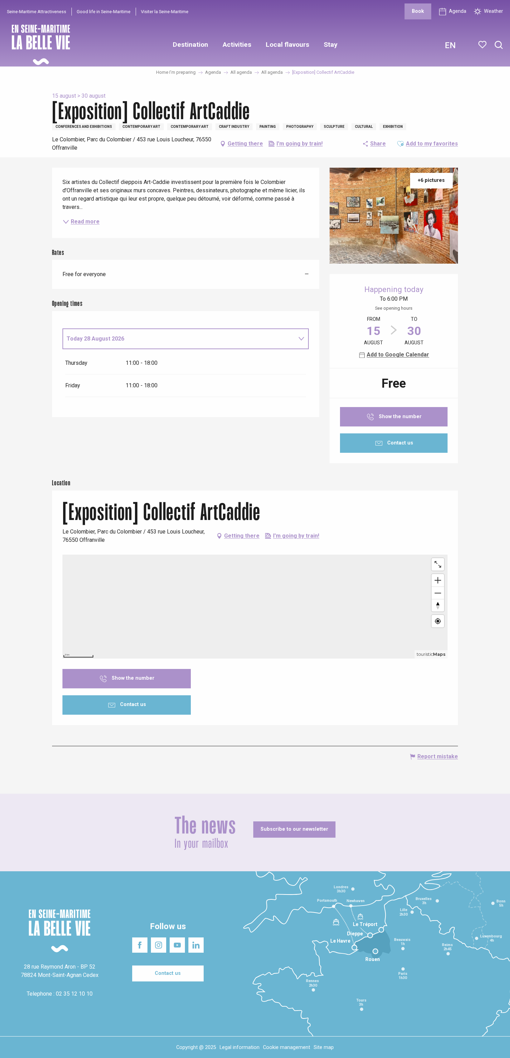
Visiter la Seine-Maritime (164, 11)
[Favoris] (483, 45)
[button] (499, 45)
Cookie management (286, 1047)
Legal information (240, 1047)
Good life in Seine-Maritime (103, 11)
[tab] (178, 339)
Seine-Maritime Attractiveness (36, 11)
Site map (324, 1047)
